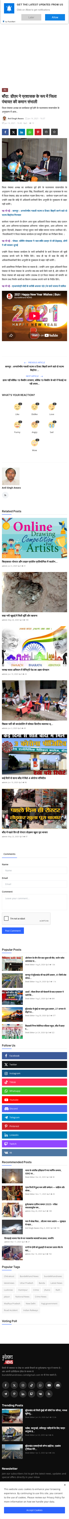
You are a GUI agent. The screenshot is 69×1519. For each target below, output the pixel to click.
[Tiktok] (31, 1385)
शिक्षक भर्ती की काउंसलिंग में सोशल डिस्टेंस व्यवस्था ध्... (27, 724)
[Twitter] (14, 1385)
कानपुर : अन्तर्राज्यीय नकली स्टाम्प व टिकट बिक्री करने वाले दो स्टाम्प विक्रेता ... (34, 368)
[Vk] (40, 1394)
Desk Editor (30, 964)
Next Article (32, 376)
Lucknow (8, 1289)
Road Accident (11, 1310)
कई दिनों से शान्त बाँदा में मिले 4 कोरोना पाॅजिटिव (24, 778)
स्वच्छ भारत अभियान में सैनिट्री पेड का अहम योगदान (25, 669)
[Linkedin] (23, 1394)
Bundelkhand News (29, 1276)
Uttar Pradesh (26, 1283)
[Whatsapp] (40, 1385)
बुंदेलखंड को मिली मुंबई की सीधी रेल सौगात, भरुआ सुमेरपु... (46, 1412)
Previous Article (36, 362)
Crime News (40, 1296)
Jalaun (7, 1296)
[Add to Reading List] (54, 132)
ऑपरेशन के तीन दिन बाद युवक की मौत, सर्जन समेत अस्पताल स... (44, 959)
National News (22, 1296)
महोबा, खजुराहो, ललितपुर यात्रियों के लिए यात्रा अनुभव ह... (45, 1430)
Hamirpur (23, 1289)
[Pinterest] (14, 1394)
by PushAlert (10, 19)
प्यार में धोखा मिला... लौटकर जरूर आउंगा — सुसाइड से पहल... (45, 1223)
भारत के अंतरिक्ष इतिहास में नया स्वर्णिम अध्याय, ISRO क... (43, 1172)
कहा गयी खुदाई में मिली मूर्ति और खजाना (19, 615)
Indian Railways (30, 1310)
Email (5, 878)
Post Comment (13, 930)
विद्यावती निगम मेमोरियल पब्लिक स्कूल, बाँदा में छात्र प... (45, 1027)
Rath (58, 1289)
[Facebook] (5, 1385)
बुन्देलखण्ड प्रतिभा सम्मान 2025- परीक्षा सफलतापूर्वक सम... (41, 1206)
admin (4, 566)
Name (5, 864)
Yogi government (49, 1303)
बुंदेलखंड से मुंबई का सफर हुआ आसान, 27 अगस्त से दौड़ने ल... (45, 1010)
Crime (36, 1289)
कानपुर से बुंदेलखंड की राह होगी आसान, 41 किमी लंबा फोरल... (45, 976)
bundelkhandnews (53, 1276)
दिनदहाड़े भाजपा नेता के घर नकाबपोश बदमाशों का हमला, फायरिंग (29, 1238)
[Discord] (57, 1385)
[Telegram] (5, 1394)
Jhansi (47, 1289)
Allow (58, 15)
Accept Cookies (34, 1510)
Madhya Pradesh (12, 1303)
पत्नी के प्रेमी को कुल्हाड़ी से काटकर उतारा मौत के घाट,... (44, 1249)
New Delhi (30, 1303)
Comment (7, 891)
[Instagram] (23, 1385)
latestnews (9, 1283)
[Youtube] (49, 1385)
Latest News (56, 1283)
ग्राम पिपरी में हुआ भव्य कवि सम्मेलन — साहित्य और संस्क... (45, 1189)
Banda (42, 1283)
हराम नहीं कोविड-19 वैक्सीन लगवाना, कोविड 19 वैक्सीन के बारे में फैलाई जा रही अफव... (34, 382)
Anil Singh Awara (11, 487)
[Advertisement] (34, 52)
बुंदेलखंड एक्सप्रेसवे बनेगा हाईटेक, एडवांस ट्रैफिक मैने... (43, 1447)
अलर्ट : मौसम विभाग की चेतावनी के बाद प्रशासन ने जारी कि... (44, 993)
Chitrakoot (9, 1276)
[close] (64, 1485)
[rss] (49, 1394)
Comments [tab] (9, 853)
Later (41, 15)
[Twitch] (31, 1394)
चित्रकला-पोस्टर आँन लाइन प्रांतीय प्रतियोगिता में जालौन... (30, 561)
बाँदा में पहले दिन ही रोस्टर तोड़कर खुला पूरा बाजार (25, 832)
